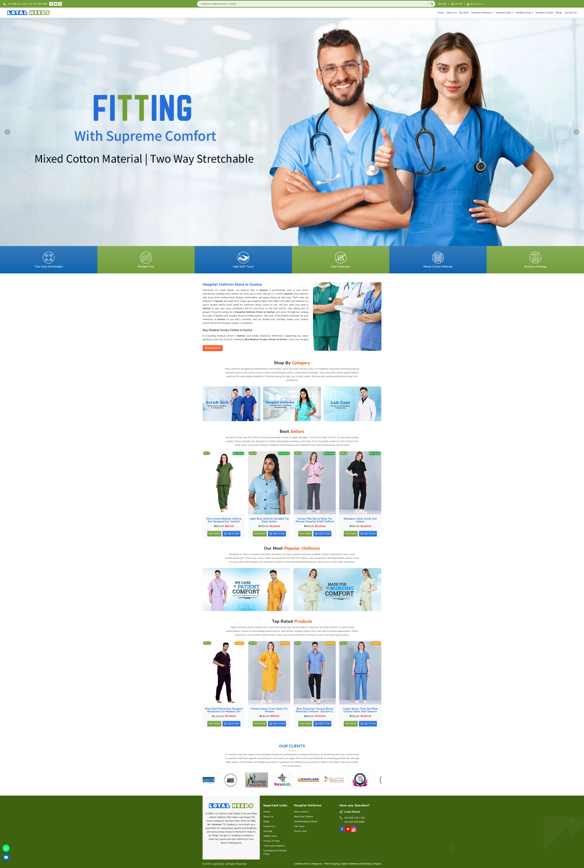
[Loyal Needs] (28, 12)
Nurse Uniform (301, 811)
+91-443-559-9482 (37, 3)
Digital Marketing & (351, 863)
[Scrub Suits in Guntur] (231, 403)
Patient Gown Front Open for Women (269, 710)
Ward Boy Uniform (303, 816)
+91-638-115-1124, (17, 3)
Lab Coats (299, 826)
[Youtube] (55, 4)
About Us (452, 12)
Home (441, 12)
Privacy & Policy (271, 840)
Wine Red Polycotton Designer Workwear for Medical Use (224, 710)
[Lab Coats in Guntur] (352, 403)
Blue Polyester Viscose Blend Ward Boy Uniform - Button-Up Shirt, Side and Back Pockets (315, 710)
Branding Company (371, 863)
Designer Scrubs (544, 12)
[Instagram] (60, 4)
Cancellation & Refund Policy (275, 852)
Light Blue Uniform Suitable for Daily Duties (269, 520)
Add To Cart (233, 533)
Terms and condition (274, 845)
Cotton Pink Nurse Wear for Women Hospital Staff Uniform (314, 520)
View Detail (214, 533)
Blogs (559, 12)
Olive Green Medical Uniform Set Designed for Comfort (224, 520)
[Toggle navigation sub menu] (492, 12)
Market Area (269, 836)
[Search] (431, 4)
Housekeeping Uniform (306, 821)
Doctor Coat (300, 831)
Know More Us (212, 348)
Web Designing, (332, 863)
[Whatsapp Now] (6, 848)
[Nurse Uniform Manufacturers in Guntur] (337, 589)
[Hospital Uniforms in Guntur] (292, 403)
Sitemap (267, 831)
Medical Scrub (523, 12)
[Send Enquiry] (6, 857)
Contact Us (571, 12)
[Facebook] (51, 4)
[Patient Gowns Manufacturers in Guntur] (247, 589)
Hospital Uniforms (481, 12)
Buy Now (464, 12)
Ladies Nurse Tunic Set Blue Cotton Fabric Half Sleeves (360, 710)
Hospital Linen (503, 12)
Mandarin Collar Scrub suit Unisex (360, 520)
